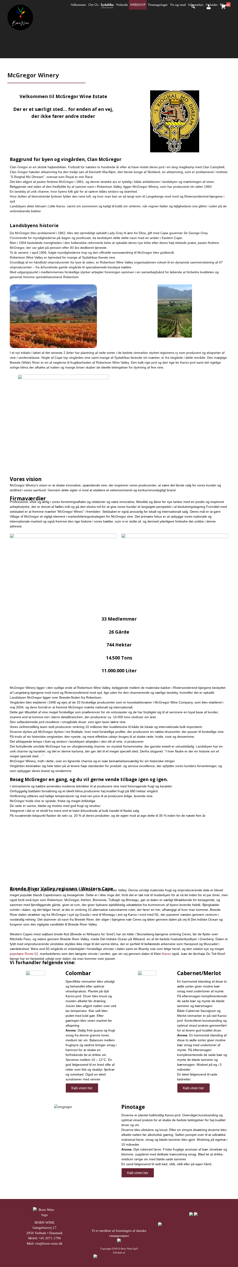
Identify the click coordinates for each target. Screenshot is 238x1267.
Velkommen (78, 4)
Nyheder (212, 4)
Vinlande (122, 4)
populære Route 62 (24, 954)
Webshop (137, 4)
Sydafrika (107, 4)
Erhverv (224, 4)
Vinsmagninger (158, 4)
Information (195, 4)
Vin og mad (178, 4)
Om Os (93, 4)
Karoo (166, 954)
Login (208, 11)
